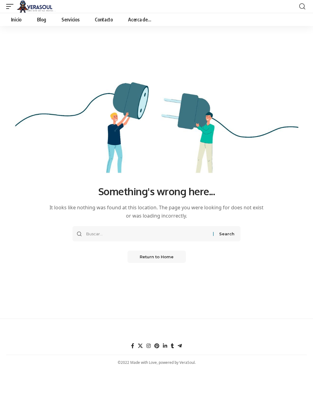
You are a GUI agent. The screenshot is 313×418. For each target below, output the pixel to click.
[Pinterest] (157, 346)
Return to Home (157, 256)
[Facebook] (133, 346)
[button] (11, 6)
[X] (140, 346)
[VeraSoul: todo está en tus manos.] (36, 6)
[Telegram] (179, 346)
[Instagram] (148, 346)
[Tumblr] (172, 346)
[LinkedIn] (165, 346)
